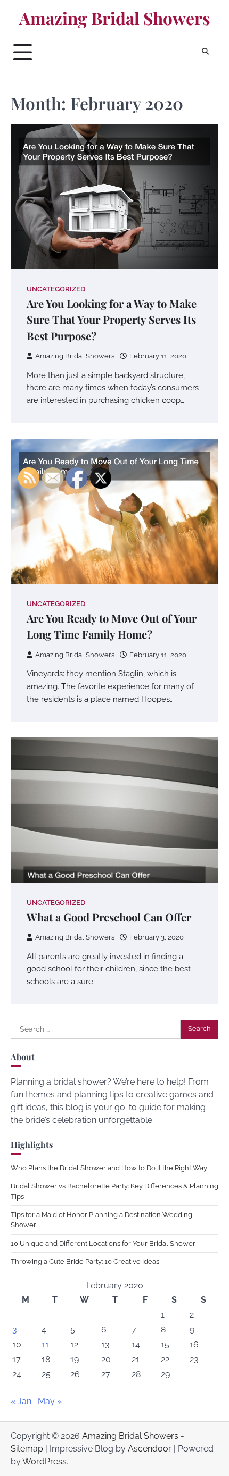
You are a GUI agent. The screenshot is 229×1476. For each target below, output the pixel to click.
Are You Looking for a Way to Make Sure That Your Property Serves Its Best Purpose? (112, 319)
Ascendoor (149, 1449)
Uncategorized (56, 289)
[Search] (205, 52)
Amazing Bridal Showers (114, 18)
